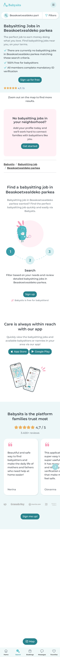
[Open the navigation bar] (53, 5)
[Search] (6, 15)
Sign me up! (30, 516)
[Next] (55, 467)
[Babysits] (12, 4)
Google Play (42, 351)
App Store (20, 351)
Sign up (30, 294)
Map (32, 641)
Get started (30, 146)
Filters (52, 15)
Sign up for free (30, 79)
